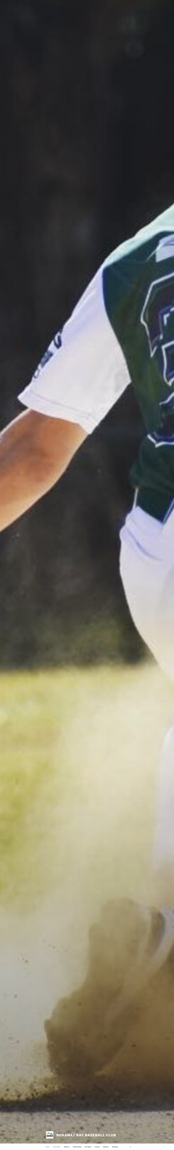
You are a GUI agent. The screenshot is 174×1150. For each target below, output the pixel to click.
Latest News (56, 1147)
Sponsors (106, 1147)
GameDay (115, 1147)
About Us (66, 1147)
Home (47, 1147)
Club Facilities (77, 1147)
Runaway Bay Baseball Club (86, 1135)
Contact (97, 1147)
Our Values (88, 1147)
